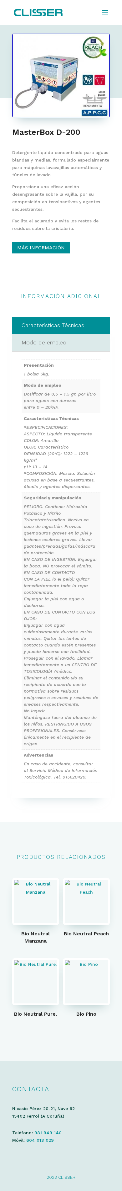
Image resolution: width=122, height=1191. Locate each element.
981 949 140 (48, 1132)
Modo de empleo (44, 342)
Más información (41, 248)
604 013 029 (40, 1140)
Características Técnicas (53, 325)
